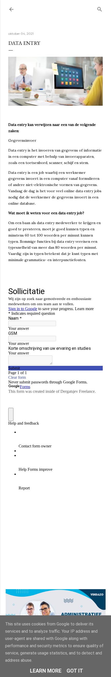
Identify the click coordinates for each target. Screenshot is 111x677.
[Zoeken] (100, 8)
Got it (75, 671)
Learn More (45, 671)
